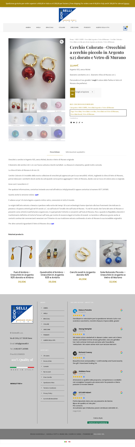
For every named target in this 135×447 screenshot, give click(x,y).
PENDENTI (87, 27)
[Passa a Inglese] (70, 441)
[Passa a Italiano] (65, 441)
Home (72, 39)
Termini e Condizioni (49, 388)
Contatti (46, 366)
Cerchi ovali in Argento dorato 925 (82, 273)
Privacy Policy (47, 393)
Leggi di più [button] (77, 411)
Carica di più (98, 418)
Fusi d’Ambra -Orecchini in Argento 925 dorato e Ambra (22, 275)
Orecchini (78, 111)
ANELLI (38, 27)
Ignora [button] (126, 3)
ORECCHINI (74, 27)
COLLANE (62, 27)
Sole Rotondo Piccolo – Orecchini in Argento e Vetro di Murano (113, 275)
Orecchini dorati (76, 114)
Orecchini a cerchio (89, 111)
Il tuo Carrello (47, 377)
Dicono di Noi (47, 361)
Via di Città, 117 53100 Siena (21, 338)
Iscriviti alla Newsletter (50, 399)
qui (36, 194)
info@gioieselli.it (22, 343)
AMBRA (28, 27)
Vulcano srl (99, 434)
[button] (62, 42)
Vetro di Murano (88, 114)
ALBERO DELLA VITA (102, 27)
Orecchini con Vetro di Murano (107, 111)
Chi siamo (46, 356)
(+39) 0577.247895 (21, 349)
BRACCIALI (49, 27)
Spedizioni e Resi (48, 382)
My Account (47, 372)
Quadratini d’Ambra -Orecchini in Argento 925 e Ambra (52, 275)
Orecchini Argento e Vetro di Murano (97, 39)
